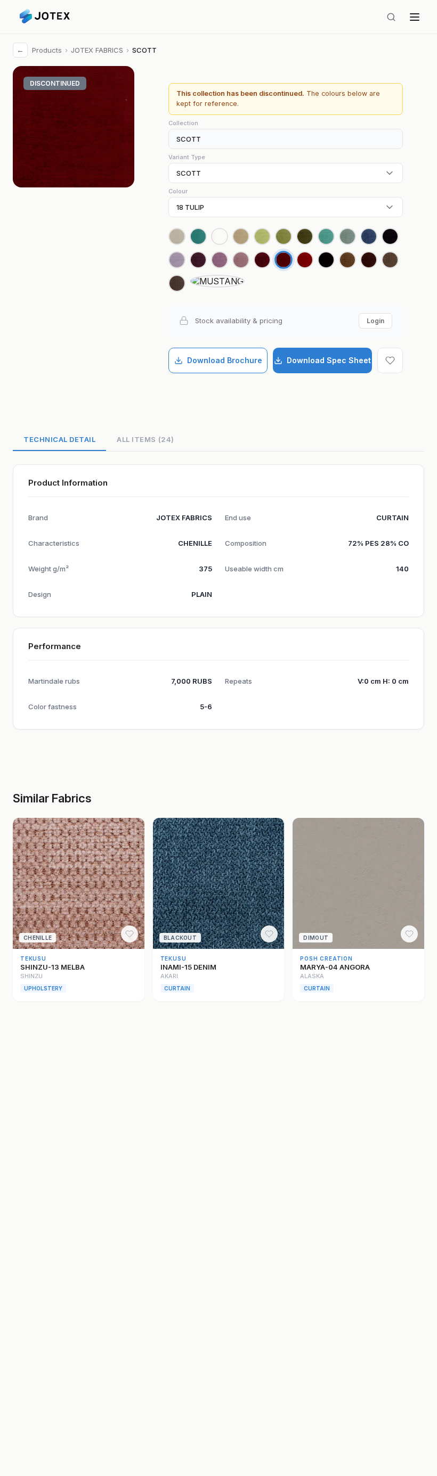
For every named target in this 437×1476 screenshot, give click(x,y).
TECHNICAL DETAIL (59, 439)
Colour (178, 191)
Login (375, 321)
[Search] (391, 17)
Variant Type (186, 157)
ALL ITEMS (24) (145, 439)
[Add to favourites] (390, 360)
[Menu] (414, 17)
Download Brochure (224, 360)
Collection (183, 123)
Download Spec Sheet (329, 360)
